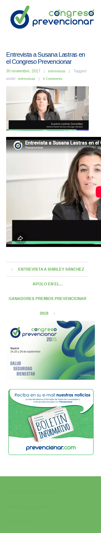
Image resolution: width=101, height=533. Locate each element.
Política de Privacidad (31, 492)
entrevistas (56, 71)
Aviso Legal (19, 522)
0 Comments (53, 79)
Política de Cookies (28, 507)
